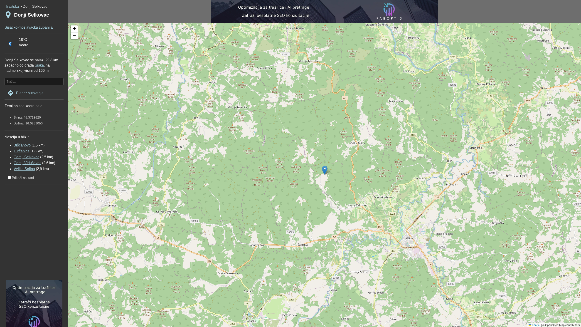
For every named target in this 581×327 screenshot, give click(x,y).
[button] (74, 28)
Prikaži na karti (22, 178)
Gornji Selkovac (26, 157)
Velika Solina (24, 169)
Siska (39, 65)
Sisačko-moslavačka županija (29, 27)
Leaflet (535, 325)
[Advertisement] (33, 233)
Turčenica (22, 151)
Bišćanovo (22, 145)
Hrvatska (12, 6)
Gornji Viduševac (27, 163)
